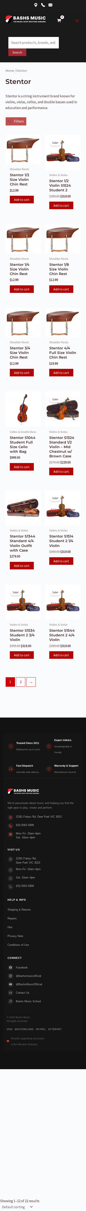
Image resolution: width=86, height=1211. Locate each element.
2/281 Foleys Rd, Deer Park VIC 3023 (39, 816)
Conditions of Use (18, 944)
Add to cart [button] (22, 199)
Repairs (12, 918)
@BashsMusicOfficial (29, 984)
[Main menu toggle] (77, 20)
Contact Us (22, 992)
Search (17, 52)
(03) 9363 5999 (25, 825)
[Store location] (36, 5)
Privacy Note (15, 936)
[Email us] (50, 5)
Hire (10, 927)
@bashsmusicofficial (28, 975)
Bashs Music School (28, 1001)
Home (9, 71)
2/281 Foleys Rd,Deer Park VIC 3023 (28, 860)
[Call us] (43, 5)
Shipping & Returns (19, 909)
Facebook (22, 967)
